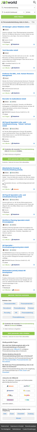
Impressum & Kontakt (16, 426)
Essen (25, 370)
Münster (18, 418)
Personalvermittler (9, 303)
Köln (21, 370)
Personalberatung (19, 308)
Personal (31, 308)
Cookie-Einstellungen (29, 429)
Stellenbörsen (16, 429)
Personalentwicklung (11, 22)
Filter (33, 22)
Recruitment (7, 308)
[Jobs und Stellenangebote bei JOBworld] (9, 2)
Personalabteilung (27, 312)
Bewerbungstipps (30, 426)
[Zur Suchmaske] (34, 2)
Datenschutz (5, 426)
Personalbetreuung (18, 317)
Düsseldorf (5, 372)
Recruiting (7, 312)
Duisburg (30, 413)
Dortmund (28, 22)
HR (16, 312)
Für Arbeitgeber (6, 429)
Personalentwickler (27, 303)
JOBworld (17, 349)
